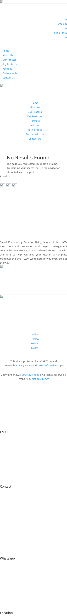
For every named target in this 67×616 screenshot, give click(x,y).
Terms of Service (47, 365)
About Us (7, 55)
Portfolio (7, 68)
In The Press (60, 32)
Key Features (9, 64)
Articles (62, 23)
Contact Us (8, 77)
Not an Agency (40, 378)
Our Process (9, 59)
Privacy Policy (24, 365)
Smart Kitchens (30, 374)
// (66, 19)
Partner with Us (11, 73)
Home (5, 50)
